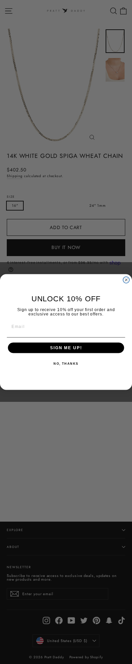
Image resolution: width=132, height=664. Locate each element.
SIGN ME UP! (66, 347)
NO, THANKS (66, 364)
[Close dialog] (126, 280)
